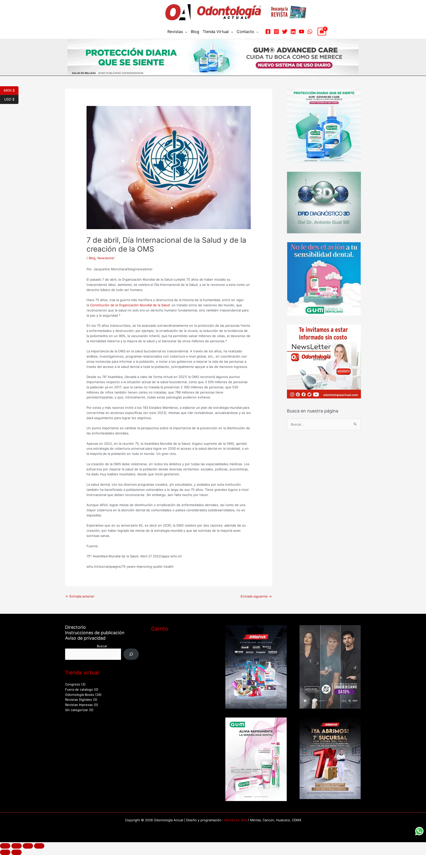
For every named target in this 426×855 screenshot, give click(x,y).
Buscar (102, 646)
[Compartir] (28, 846)
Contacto (245, 31)
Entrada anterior (80, 596)
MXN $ (11, 89)
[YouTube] (301, 31)
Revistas (175, 31)
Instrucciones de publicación (94, 632)
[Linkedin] (293, 31)
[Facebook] (268, 31)
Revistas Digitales (78, 699)
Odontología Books (79, 695)
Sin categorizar (76, 710)
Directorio (75, 627)
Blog (195, 31)
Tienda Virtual (216, 31)
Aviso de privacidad (85, 638)
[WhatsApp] (310, 31)
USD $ (11, 98)
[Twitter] (284, 31)
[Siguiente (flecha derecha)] (16, 852)
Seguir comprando (170, 662)
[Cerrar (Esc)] (39, 846)
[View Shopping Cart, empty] (322, 31)
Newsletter (106, 258)
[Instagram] (276, 31)
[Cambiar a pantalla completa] (16, 846)
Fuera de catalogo (79, 689)
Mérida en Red (235, 820)
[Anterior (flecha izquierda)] (5, 852)
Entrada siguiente (256, 596)
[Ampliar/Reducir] (5, 846)
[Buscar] (131, 654)
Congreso (72, 684)
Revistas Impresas (79, 705)
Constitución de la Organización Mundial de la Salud (130, 305)
